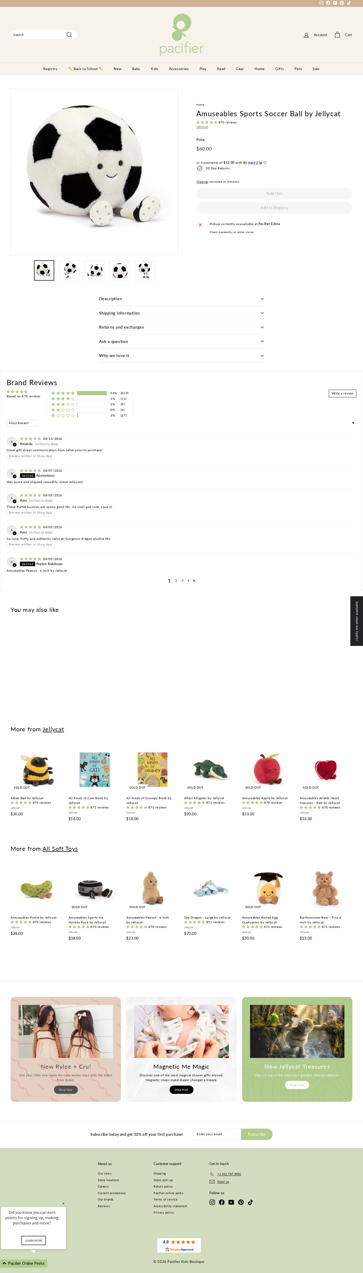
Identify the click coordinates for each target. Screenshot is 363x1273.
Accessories (179, 69)
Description (110, 298)
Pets (298, 69)
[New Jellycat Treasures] (297, 1031)
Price (200, 139)
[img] (31, 439)
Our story (105, 1173)
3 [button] (183, 580)
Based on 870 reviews (23, 396)
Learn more (33, 1240)
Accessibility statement (170, 1206)
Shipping (202, 181)
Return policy (163, 1186)
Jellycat (202, 127)
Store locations (108, 1180)
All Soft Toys (60, 848)
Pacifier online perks (169, 1193)
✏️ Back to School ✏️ (85, 69)
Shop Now (66, 1089)
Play (203, 69)
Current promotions (112, 1193)
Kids (154, 69)
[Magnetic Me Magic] (181, 1031)
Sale (316, 69)
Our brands (106, 1199)
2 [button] (176, 580)
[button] (207, 122)
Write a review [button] (342, 393)
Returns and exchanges (121, 327)
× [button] (63, 1203)
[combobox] (44, 34)
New (117, 69)
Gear (240, 69)
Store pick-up (163, 1180)
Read (221, 69)
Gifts (279, 69)
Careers (103, 1186)
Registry (50, 69)
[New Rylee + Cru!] (66, 1031)
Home (260, 69)
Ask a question (113, 341)
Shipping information (119, 313)
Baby (136, 69)
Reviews (104, 1206)
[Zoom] (94, 172)
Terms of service (166, 1199)
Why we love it (114, 355)
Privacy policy (164, 1212)
